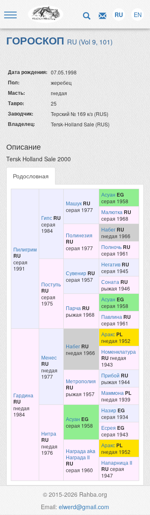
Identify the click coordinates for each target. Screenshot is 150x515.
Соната (110, 281)
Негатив (110, 264)
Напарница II (116, 462)
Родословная (31, 176)
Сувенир (76, 272)
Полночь (111, 246)
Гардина (23, 395)
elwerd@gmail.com (84, 507)
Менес (49, 357)
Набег (108, 229)
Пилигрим (25, 249)
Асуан (108, 194)
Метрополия (81, 380)
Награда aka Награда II (80, 454)
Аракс (108, 334)
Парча (73, 307)
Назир (108, 410)
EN (138, 14)
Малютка (111, 211)
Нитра (48, 433)
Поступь (51, 284)
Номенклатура (118, 351)
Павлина (111, 316)
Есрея (108, 427)
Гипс (46, 217)
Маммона (112, 392)
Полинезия (79, 235)
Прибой (110, 375)
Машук (74, 203)
